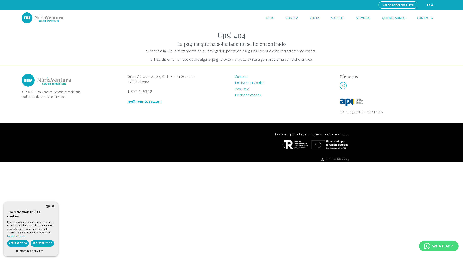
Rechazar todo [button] (42, 243)
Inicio (269, 18)
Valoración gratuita (398, 5)
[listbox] (48, 206)
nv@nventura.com (145, 101)
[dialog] (31, 229)
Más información (16, 236)
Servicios (363, 18)
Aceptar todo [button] (18, 243)
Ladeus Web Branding (337, 159)
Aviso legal (242, 89)
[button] (30, 251)
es (428, 5)
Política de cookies (248, 95)
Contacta (425, 18)
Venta (314, 18)
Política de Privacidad (249, 83)
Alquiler (338, 18)
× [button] (53, 206)
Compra (292, 18)
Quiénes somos (393, 18)
